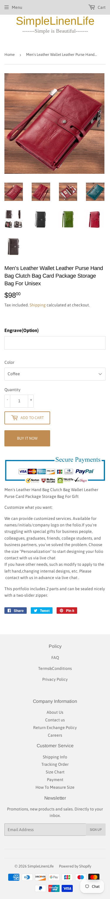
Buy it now (27, 438)
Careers (55, 735)
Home (9, 54)
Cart (101, 7)
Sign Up (96, 829)
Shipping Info (55, 757)
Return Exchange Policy (55, 727)
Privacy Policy (55, 679)
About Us (55, 712)
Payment (55, 779)
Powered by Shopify (75, 866)
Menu (17, 7)
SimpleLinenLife (55, 21)
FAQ (55, 657)
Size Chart (55, 772)
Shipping (38, 305)
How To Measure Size (55, 787)
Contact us (55, 720)
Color (9, 362)
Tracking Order (55, 764)
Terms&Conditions (55, 668)
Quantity (12, 389)
